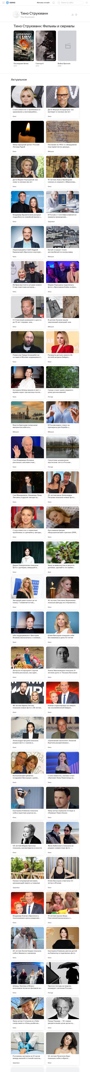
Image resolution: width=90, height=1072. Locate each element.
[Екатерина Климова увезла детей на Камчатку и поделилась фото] (62, 943)
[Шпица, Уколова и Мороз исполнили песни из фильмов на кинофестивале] (27, 978)
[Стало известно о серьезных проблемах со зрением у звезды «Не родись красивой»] (27, 522)
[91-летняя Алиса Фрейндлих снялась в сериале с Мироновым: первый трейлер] (62, 172)
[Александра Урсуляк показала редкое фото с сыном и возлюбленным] (27, 733)
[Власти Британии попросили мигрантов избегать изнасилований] (27, 417)
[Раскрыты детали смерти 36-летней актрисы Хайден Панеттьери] (62, 347)
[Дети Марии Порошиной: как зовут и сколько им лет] (27, 172)
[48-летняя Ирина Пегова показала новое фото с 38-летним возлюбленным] (27, 698)
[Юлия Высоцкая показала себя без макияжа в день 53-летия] (62, 628)
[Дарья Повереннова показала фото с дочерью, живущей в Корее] (27, 557)
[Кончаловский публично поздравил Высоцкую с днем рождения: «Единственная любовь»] (27, 768)
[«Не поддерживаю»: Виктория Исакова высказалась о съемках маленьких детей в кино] (27, 628)
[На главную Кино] (12, 2)
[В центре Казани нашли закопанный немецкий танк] (62, 312)
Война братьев (64, 64)
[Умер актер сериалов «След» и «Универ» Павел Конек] (62, 803)
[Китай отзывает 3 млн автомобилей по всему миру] (62, 242)
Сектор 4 (39, 64)
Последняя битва (21, 64)
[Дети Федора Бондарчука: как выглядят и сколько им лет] (62, 102)
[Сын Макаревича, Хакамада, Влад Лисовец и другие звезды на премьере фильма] (27, 487)
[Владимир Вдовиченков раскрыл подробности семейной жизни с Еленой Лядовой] (27, 207)
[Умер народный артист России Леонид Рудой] (27, 137)
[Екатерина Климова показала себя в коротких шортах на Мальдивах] (27, 803)
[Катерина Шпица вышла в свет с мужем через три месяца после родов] (27, 382)
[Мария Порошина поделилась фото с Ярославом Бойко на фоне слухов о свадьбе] (62, 277)
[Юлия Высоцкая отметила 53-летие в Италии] (62, 873)
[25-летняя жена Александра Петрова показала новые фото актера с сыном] (62, 487)
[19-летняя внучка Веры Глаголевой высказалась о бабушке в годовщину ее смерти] (62, 908)
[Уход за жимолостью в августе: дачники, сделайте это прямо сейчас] (62, 557)
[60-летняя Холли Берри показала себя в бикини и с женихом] (27, 943)
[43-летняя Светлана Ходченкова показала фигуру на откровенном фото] (62, 593)
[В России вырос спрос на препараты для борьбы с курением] (62, 417)
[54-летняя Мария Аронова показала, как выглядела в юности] (27, 838)
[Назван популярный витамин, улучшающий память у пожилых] (27, 873)
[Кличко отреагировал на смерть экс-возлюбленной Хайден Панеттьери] (62, 698)
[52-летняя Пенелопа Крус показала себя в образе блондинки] (62, 1048)
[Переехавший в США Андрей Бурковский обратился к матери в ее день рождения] (27, 242)
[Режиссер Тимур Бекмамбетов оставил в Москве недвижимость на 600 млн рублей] (27, 347)
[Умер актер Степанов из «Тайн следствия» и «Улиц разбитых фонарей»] (27, 1013)
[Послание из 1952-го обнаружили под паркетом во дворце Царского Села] (62, 137)
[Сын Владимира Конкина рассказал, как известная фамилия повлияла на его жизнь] (27, 452)
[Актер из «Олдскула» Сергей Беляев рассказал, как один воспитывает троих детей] (27, 663)
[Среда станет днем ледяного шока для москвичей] (62, 382)
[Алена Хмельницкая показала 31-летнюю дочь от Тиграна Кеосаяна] (62, 663)
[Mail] (7, 2)
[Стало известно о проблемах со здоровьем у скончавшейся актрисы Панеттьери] (27, 102)
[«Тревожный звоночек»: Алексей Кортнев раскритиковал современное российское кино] (62, 733)
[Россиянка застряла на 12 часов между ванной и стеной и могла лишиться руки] (27, 1048)
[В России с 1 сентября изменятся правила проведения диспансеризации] (62, 207)
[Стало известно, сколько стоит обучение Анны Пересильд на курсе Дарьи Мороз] (62, 768)
